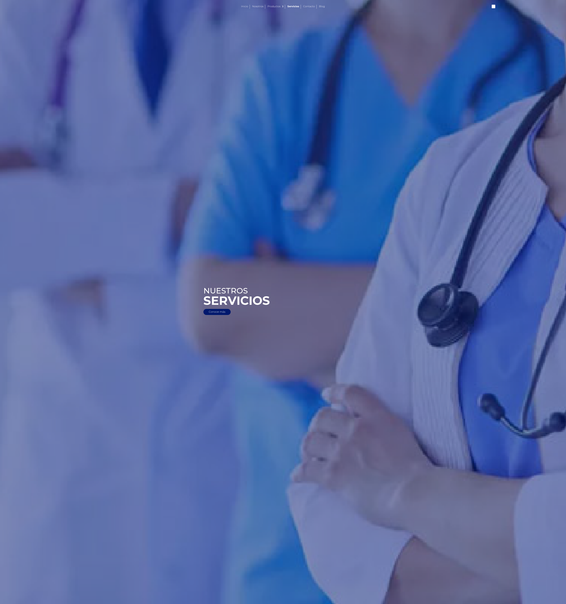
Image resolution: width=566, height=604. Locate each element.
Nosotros (257, 6)
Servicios (293, 6)
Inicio (244, 6)
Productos (274, 6)
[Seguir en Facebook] (493, 6)
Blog (322, 6)
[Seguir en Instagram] (499, 6)
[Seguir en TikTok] (506, 6)
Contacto (309, 6)
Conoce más (217, 311)
